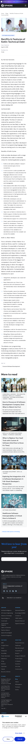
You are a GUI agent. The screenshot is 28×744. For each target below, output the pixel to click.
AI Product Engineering (7, 613)
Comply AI (18, 615)
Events (17, 689)
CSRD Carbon (18, 618)
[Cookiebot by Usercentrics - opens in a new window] (18, 716)
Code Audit (4, 621)
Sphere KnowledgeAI (6, 632)
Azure (2, 648)
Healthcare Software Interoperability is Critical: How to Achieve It (12, 515)
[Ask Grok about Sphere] (7, 591)
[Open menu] (25, 5)
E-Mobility (18, 661)
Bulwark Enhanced (19, 621)
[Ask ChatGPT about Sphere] (4, 591)
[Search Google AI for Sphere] (13, 591)
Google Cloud (4, 645)
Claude (3, 669)
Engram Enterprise (20, 623)
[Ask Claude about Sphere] (16, 591)
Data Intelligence (5, 618)
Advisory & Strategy (6, 615)
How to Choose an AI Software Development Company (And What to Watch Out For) (14, 404)
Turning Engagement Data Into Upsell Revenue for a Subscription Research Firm (7, 703)
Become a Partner (5, 671)
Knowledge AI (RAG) (20, 613)
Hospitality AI (18, 650)
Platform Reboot (5, 630)
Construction (18, 669)
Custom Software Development (11, 366)
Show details (18, 733)
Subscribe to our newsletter (14, 597)
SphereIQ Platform (20, 610)
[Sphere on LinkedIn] (3, 597)
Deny (8, 739)
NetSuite (3, 664)
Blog (16, 679)
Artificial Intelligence (6, 610)
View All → (4, 708)
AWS (2, 643)
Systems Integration (6, 635)
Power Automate (5, 656)
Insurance (17, 664)
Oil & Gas (17, 666)
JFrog (2, 661)
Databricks (4, 650)
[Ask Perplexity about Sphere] (10, 591)
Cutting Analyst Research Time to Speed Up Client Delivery (5, 695)
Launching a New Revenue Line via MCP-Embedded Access (5, 688)
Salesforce (4, 658)
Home (2, 13)
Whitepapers (18, 684)
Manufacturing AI (19, 648)
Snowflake (3, 653)
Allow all (20, 739)
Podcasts (17, 687)
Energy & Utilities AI (20, 656)
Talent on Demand (6, 627)
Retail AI (17, 653)
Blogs (7, 13)
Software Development (8, 35)
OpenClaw (4, 666)
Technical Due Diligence (4, 624)
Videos (17, 681)
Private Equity (18, 658)
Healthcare (18, 645)
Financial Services (19, 643)
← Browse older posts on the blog (10, 531)
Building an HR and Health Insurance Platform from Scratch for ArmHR (6, 681)
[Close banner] (26, 716)
